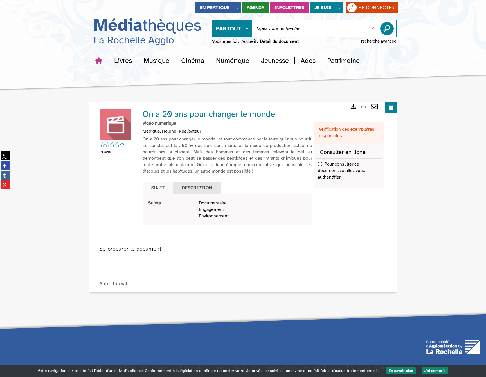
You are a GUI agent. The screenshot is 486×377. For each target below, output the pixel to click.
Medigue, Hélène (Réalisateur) (172, 131)
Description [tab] (197, 188)
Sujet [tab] (158, 188)
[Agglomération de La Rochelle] (453, 347)
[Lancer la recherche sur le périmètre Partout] (388, 28)
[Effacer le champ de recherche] (373, 28)
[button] (123, 60)
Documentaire (213, 203)
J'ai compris (435, 370)
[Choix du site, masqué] (237, 7)
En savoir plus (401, 370)
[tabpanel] (227, 209)
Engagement (211, 209)
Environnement (214, 216)
